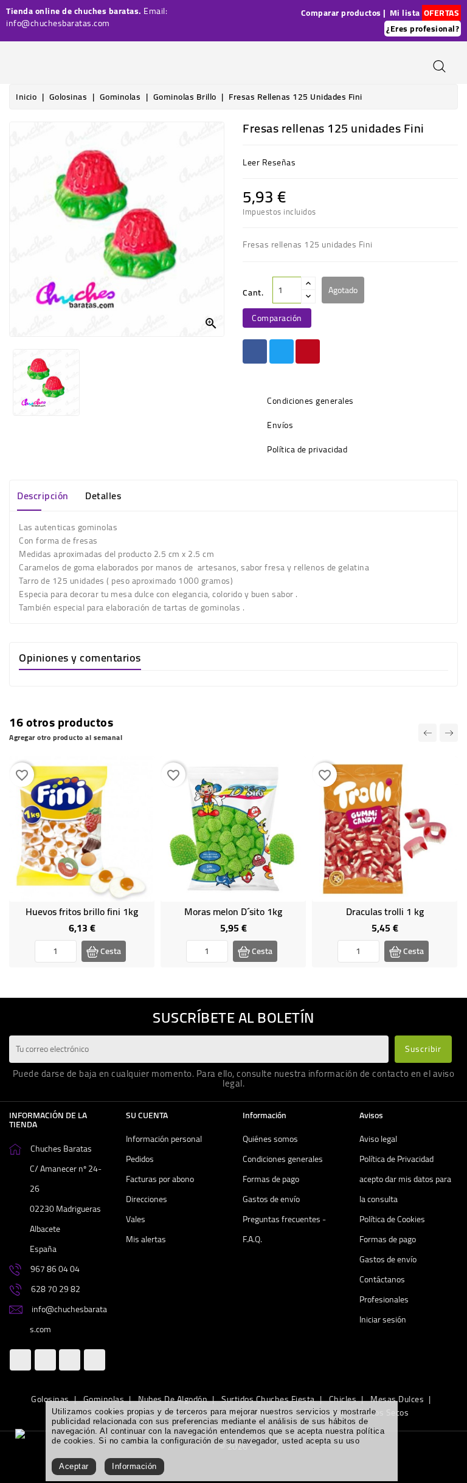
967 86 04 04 (55, 1269)
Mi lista (405, 13)
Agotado (343, 290)
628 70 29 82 (55, 1289)
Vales (135, 1219)
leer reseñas (269, 162)
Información (134, 1466)
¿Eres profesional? (422, 28)
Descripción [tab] (43, 495)
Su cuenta (147, 1115)
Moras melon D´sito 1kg (233, 911)
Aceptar (74, 1466)
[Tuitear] (281, 351)
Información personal (164, 1139)
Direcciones (146, 1199)
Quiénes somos (270, 1139)
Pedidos (140, 1159)
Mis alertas (146, 1239)
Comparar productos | (343, 13)
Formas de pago (271, 1179)
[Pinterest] (308, 351)
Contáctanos (382, 1279)
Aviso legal (378, 1139)
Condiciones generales (283, 1159)
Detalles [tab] (103, 495)
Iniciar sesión (382, 1319)
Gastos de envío (271, 1199)
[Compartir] (255, 351)
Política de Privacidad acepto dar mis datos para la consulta (405, 1179)
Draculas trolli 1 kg (385, 911)
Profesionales (384, 1299)
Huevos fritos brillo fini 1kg (82, 911)
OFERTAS (442, 13)
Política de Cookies (392, 1219)
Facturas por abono (160, 1179)
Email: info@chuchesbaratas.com (86, 17)
